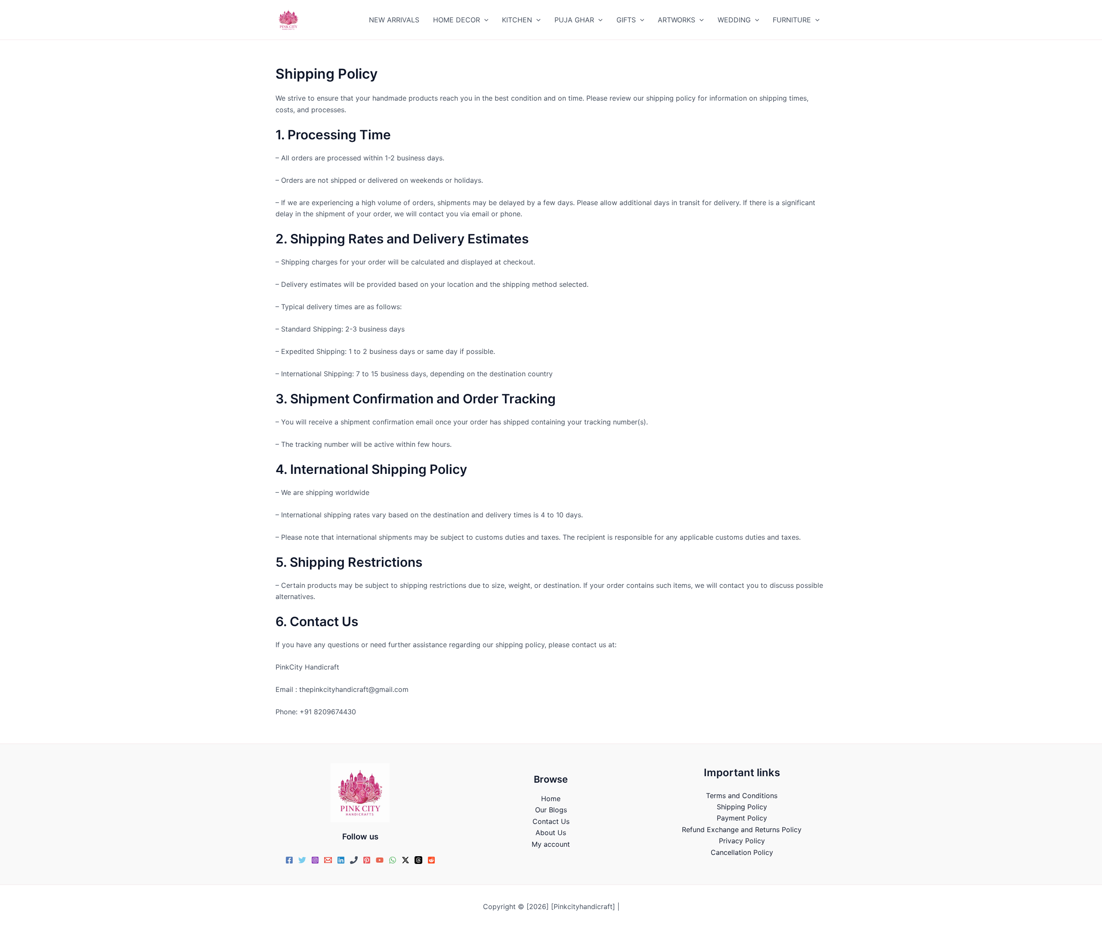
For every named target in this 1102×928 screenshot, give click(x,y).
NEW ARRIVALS (394, 19)
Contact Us (551, 821)
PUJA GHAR (574, 19)
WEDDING (734, 19)
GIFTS (626, 19)
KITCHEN (517, 19)
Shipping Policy (742, 806)
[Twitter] (302, 860)
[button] (484, 20)
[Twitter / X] (405, 860)
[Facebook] (289, 860)
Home (550, 798)
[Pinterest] (367, 860)
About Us (551, 832)
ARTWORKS (676, 19)
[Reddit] (431, 860)
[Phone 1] (354, 860)
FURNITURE (792, 19)
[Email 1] (328, 860)
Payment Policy (742, 818)
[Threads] (418, 860)
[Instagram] (315, 860)
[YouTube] (380, 860)
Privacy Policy (742, 840)
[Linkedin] (341, 860)
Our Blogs (551, 809)
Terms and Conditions (741, 795)
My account (551, 844)
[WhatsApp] (392, 860)
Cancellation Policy (742, 852)
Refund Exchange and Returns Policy (742, 829)
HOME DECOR (456, 19)
